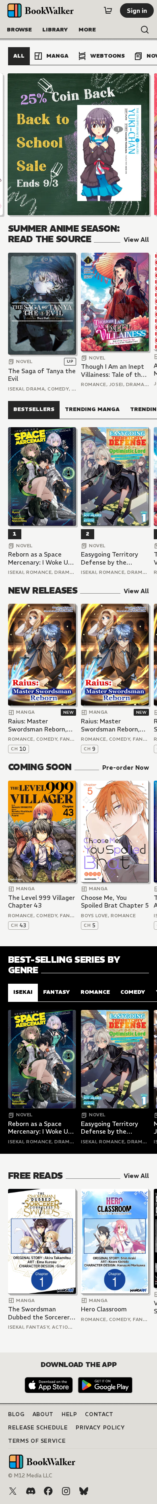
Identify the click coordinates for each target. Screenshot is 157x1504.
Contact (99, 1414)
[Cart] (108, 10)
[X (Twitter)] (13, 1491)
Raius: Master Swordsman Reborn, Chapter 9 (110, 725)
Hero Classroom (104, 1309)
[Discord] (30, 1491)
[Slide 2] (78, 144)
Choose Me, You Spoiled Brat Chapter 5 (115, 902)
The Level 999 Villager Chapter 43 (41, 902)
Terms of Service (37, 1441)
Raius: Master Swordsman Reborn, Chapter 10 (37, 725)
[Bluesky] (84, 1491)
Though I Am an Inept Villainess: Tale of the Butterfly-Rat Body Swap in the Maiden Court (113, 370)
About (43, 1414)
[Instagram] (66, 1491)
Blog (16, 1414)
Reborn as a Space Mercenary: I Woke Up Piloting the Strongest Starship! (41, 558)
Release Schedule (38, 1427)
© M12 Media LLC (30, 1475)
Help (69, 1414)
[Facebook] (48, 1491)
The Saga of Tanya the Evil (42, 375)
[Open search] (145, 30)
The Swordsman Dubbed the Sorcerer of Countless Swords (39, 1313)
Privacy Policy (100, 1427)
